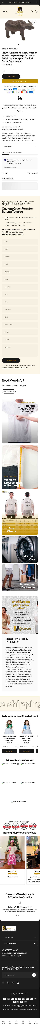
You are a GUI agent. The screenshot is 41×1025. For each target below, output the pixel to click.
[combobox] (9, 746)
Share (6, 173)
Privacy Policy (6, 367)
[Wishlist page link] (4, 11)
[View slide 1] (16, 915)
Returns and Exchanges (27, 586)
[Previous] (3, 2)
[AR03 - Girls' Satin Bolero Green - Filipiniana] (9, 726)
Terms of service (14, 1009)
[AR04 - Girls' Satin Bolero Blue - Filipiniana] (26, 726)
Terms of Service (19, 367)
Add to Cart (9, 751)
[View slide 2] (19, 915)
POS (23, 1005)
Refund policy (6, 1009)
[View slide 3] (21, 915)
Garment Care (29, 558)
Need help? (34, 173)
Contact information (32, 1009)
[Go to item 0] (19, 45)
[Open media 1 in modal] (34, 22)
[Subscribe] (34, 975)
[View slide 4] (23, 915)
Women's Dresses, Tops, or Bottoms (13, 482)
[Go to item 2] (21, 45)
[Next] (37, 2)
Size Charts (11, 530)
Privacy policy (23, 1009)
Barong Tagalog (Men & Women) (26, 408)
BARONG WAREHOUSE (10, 49)
